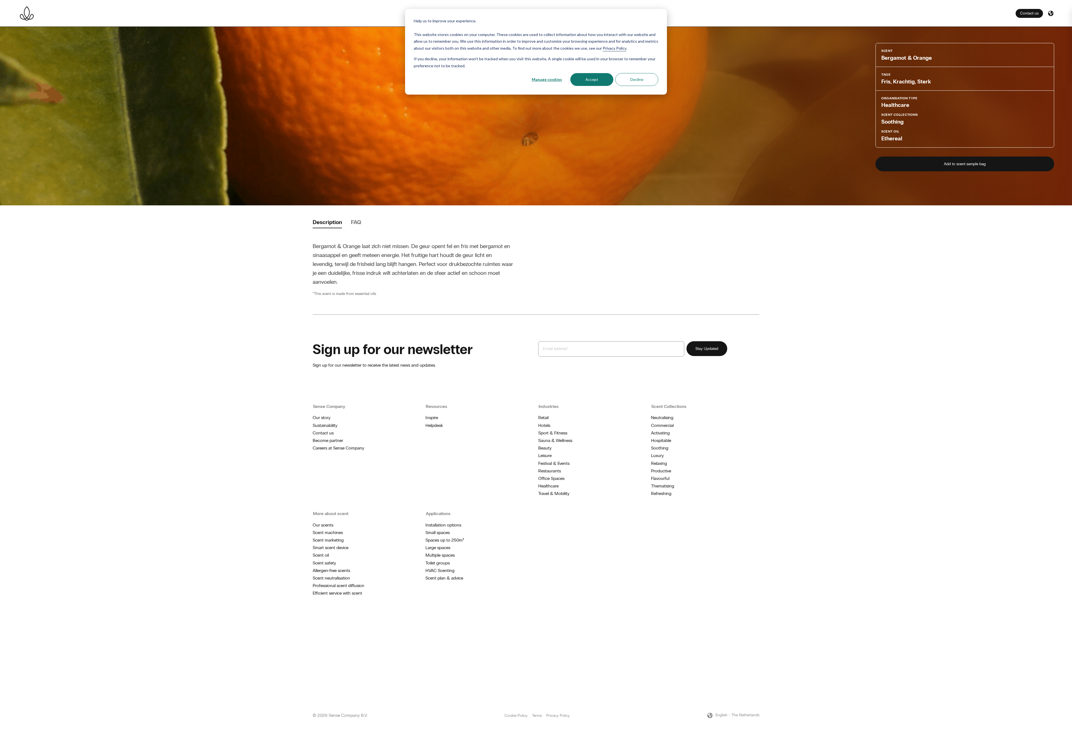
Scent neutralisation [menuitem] (331, 578)
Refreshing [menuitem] (661, 493)
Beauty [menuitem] (545, 448)
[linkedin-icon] (757, 625)
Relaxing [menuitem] (659, 463)
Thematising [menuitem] (662, 486)
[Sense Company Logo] (27, 13)
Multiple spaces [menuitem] (440, 555)
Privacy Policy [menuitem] (558, 715)
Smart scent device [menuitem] (330, 547)
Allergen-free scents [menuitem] (331, 570)
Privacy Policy (614, 48)
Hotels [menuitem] (544, 425)
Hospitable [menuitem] (661, 440)
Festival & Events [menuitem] (554, 463)
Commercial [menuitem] (662, 425)
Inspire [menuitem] (431, 417)
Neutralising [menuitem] (662, 417)
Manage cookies (547, 79)
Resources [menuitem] (436, 406)
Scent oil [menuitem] (321, 555)
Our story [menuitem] (322, 417)
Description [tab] (327, 222)
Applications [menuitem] (438, 513)
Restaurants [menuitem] (549, 471)
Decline (636, 79)
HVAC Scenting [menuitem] (439, 570)
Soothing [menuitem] (659, 448)
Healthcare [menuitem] (548, 486)
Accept (591, 79)
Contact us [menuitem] (323, 433)
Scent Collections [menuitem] (668, 406)
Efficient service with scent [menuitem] (337, 593)
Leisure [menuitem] (545, 455)
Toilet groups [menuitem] (437, 563)
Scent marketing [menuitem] (328, 540)
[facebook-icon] (748, 625)
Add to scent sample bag (965, 164)
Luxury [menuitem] (657, 455)
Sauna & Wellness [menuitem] (555, 440)
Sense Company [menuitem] (329, 406)
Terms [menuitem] (537, 715)
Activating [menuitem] (660, 433)
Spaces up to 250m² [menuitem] (444, 540)
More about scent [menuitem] (330, 513)
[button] (1050, 13)
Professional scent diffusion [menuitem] (338, 585)
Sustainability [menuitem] (325, 425)
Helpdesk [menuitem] (434, 425)
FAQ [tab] (356, 222)
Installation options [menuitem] (443, 525)
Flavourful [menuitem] (660, 478)
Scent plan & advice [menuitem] (444, 578)
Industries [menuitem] (549, 406)
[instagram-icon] (739, 625)
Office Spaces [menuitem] (551, 478)
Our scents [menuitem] (323, 525)
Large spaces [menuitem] (437, 547)
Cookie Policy (516, 715)
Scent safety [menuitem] (324, 563)
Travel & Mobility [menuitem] (554, 493)
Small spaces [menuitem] (437, 532)
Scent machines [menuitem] (328, 532)
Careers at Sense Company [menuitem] (338, 448)
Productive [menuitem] (661, 471)
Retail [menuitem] (543, 417)
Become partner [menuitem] (328, 440)
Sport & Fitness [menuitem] (552, 433)
